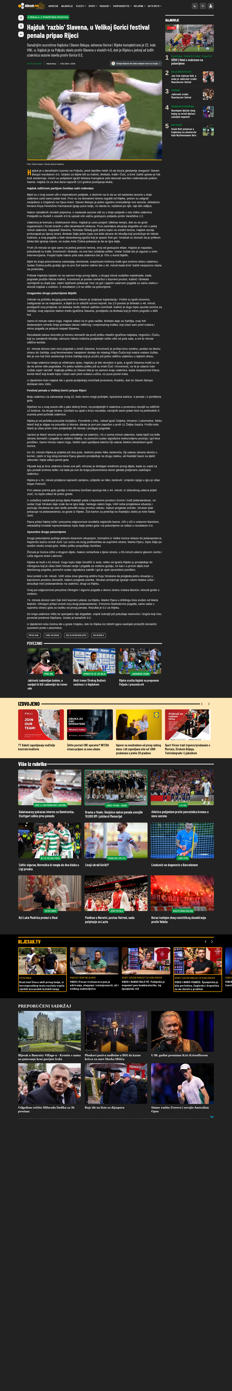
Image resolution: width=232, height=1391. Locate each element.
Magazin (104, 5)
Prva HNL (34, 635)
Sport (92, 5)
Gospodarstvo (121, 5)
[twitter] (21, 26)
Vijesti (80, 5)
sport (30, 63)
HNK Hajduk (52, 635)
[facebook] (21, 18)
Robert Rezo (51, 63)
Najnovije (67, 5)
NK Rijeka (98, 635)
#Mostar (53, 5)
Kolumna (138, 5)
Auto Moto (153, 5)
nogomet (38, 63)
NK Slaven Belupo (76, 635)
